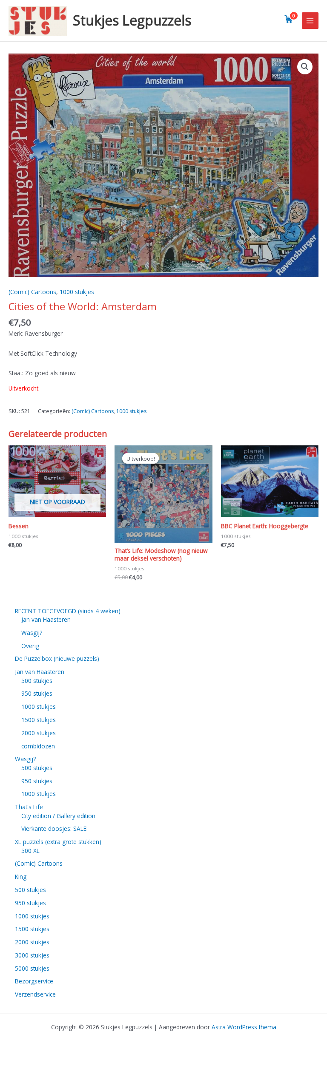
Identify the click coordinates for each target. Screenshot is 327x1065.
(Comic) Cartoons (32, 292)
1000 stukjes (77, 292)
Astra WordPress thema (244, 1027)
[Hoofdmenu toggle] (310, 20)
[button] (305, 66)
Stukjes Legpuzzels (132, 20)
